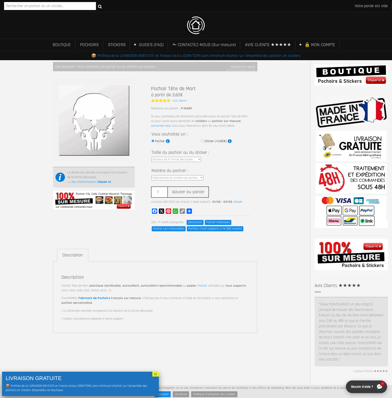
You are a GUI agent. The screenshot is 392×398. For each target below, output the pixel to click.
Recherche (100, 6)
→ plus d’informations (89, 182)
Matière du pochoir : (169, 170)
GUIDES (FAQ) (151, 45)
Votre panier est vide (371, 6)
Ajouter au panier (188, 192)
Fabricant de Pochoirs (94, 298)
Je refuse (181, 394)
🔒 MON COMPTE (319, 45)
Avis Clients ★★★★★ (338, 286)
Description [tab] (72, 255)
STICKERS (117, 45)
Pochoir (160, 141)
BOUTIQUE (62, 45)
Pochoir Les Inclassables (168, 228)
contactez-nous (161, 126)
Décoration (195, 222)
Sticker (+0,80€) (216, 141)
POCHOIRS (89, 45)
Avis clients (179, 101)
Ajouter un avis (350, 380)
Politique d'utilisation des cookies (214, 394)
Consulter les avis (326, 380)
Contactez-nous (243, 67)
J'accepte (163, 394)
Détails (238, 202)
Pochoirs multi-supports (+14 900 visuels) (215, 228)
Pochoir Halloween (218, 222)
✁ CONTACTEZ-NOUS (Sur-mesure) (204, 45)
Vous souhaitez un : (169, 134)
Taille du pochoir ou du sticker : (180, 152)
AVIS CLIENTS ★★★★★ (268, 45)
